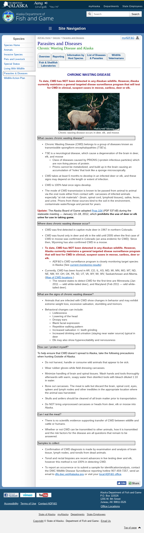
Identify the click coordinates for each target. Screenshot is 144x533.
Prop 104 (97, 210)
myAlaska (94, 6)
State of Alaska (17, 4)
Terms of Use (28, 503)
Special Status (12, 63)
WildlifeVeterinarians (116, 57)
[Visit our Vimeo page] (27, 495)
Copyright (38, 521)
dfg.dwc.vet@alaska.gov (69, 474)
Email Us (106, 521)
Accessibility (11, 503)
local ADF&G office (110, 474)
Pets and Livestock (14, 59)
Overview (44, 56)
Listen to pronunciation (46, 3)
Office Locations (110, 506)
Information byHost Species (75, 57)
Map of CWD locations (59, 277)
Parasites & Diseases (16, 73)
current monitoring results (85, 264)
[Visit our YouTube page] (43, 495)
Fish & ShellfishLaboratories (48, 64)
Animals (8, 49)
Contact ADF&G (47, 503)
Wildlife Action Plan (14, 78)
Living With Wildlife (14, 68)
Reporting (58, 56)
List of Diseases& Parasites (96, 57)
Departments (111, 6)
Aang (38, 3)
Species (56, 38)
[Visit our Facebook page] (11, 495)
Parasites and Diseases (73, 38)
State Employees (132, 6)
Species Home (12, 45)
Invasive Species (13, 54)
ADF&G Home (44, 38)
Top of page (130, 527)
